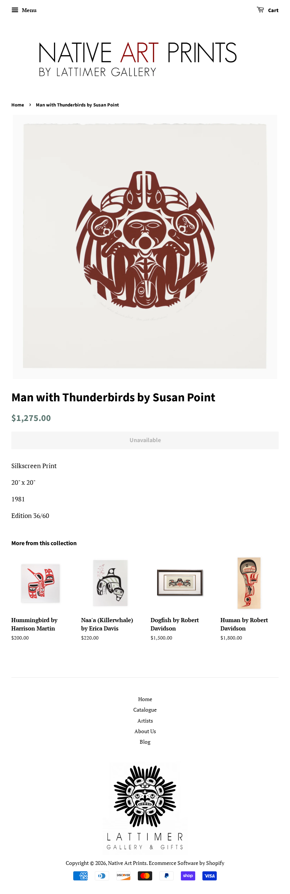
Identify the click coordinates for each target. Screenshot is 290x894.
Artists (145, 720)
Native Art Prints (127, 862)
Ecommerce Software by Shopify (186, 862)
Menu (28, 10)
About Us (145, 731)
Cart (273, 10)
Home (17, 105)
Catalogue (145, 709)
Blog (145, 741)
